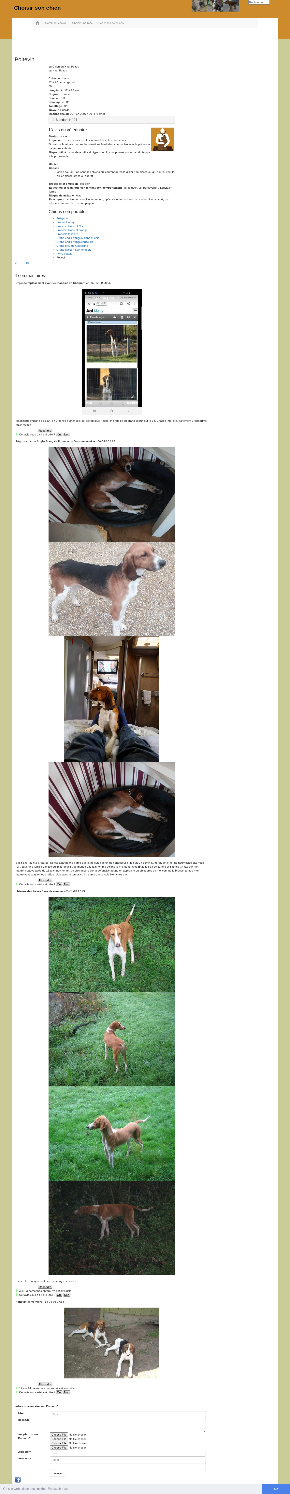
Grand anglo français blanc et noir (77, 237)
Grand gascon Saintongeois (73, 249)
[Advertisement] (145, 41)
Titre (21, 1413)
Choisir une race (82, 22)
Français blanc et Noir (70, 226)
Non (66, 434)
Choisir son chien (37, 8)
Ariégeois (62, 218)
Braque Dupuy (65, 222)
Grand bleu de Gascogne (72, 245)
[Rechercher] (273, 2)
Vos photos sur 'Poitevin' (28, 1436)
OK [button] (276, 1488)
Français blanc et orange (72, 230)
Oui (59, 434)
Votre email (25, 1458)
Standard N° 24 (66, 119)
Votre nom (24, 1451)
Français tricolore (67, 233)
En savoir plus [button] (58, 1488)
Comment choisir (55, 22)
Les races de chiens (111, 22)
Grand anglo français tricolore (75, 241)
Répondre (45, 430)
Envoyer (57, 1473)
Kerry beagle (64, 253)
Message (24, 1419)
